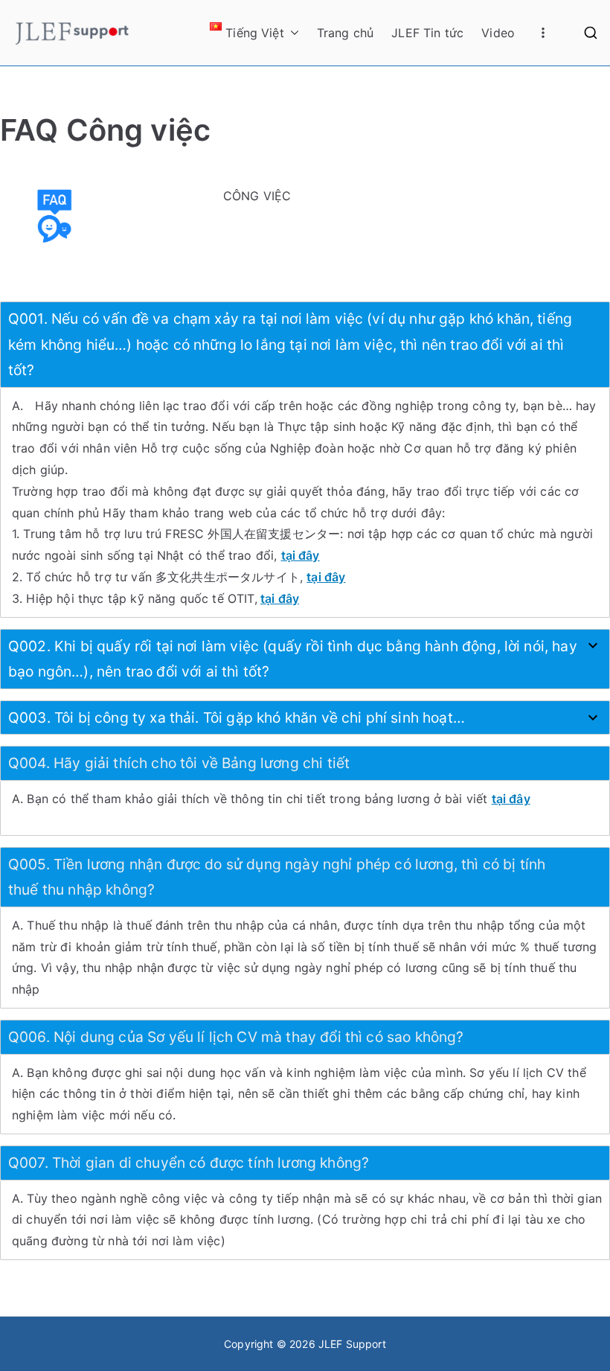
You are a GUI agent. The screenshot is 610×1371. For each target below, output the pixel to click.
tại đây (279, 598)
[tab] (305, 344)
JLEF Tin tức (427, 32)
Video (498, 32)
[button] (291, 33)
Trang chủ (345, 32)
